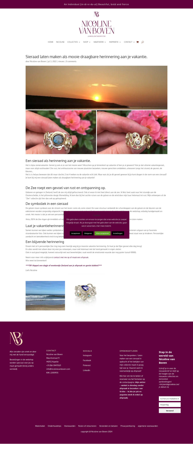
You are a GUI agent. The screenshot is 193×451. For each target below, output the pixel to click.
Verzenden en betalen (108, 426)
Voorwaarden (69, 426)
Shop (85, 42)
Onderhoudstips (54, 426)
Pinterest (87, 365)
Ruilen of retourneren (87, 426)
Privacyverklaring (128, 426)
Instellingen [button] (117, 233)
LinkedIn (86, 370)
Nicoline (60, 42)
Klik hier (123, 376)
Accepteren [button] (75, 233)
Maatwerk (99, 42)
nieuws (61, 61)
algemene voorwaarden (148, 426)
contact (128, 42)
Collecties (72, 42)
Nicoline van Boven (38, 61)
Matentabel (40, 426)
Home (50, 42)
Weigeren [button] (88, 233)
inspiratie (113, 42)
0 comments (71, 61)
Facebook (87, 360)
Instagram (87, 355)
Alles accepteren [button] (102, 233)
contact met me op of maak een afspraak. (71, 257)
